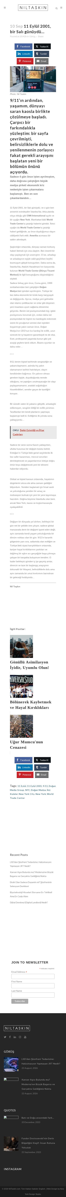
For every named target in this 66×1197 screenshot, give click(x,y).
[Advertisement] (33, 608)
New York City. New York (32, 794)
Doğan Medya (38, 790)
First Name (16, 981)
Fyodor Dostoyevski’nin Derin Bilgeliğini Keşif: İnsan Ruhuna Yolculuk (38, 1143)
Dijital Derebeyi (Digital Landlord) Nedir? (29, 902)
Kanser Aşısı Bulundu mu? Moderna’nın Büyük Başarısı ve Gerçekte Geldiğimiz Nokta (38, 1084)
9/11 (45, 786)
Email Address (19, 972)
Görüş (32, 36)
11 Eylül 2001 (34, 786)
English (42, 1189)
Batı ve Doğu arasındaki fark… (38, 1117)
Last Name (16, 991)
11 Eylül (22, 786)
